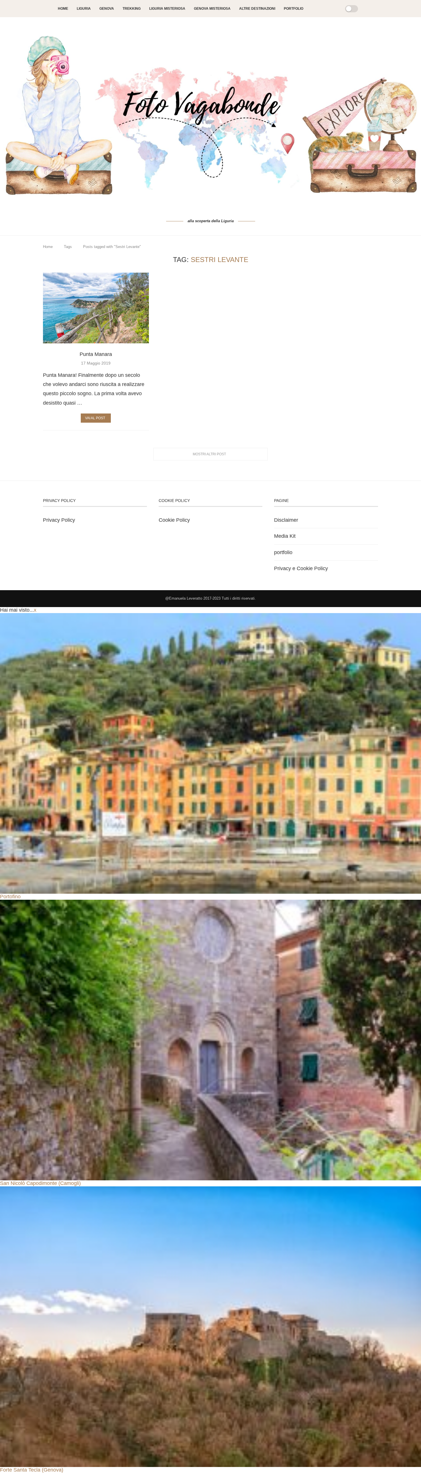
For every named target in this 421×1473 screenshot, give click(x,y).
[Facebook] (313, 8)
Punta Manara (96, 354)
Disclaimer (286, 520)
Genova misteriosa (212, 9)
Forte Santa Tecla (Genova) (31, 1470)
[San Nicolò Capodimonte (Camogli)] (210, 1040)
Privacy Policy (59, 520)
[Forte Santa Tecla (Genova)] (210, 1326)
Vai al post (95, 418)
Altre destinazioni (257, 9)
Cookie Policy (174, 520)
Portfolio (293, 9)
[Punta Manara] (96, 308)
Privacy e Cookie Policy (301, 568)
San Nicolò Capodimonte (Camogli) (40, 1183)
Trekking (132, 9)
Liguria (84, 9)
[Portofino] (210, 753)
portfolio (283, 552)
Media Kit (285, 536)
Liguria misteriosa (167, 9)
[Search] (334, 8)
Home (63, 9)
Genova (106, 9)
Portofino (10, 896)
